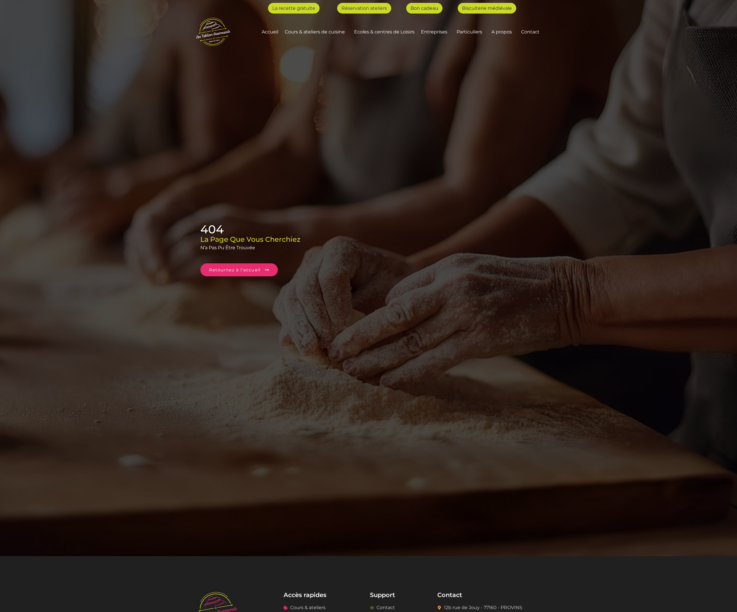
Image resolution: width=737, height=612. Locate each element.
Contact (530, 32)
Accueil (270, 32)
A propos (501, 32)
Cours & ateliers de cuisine (315, 32)
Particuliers (469, 32)
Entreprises (434, 32)
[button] (316, 32)
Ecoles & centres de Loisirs (384, 32)
